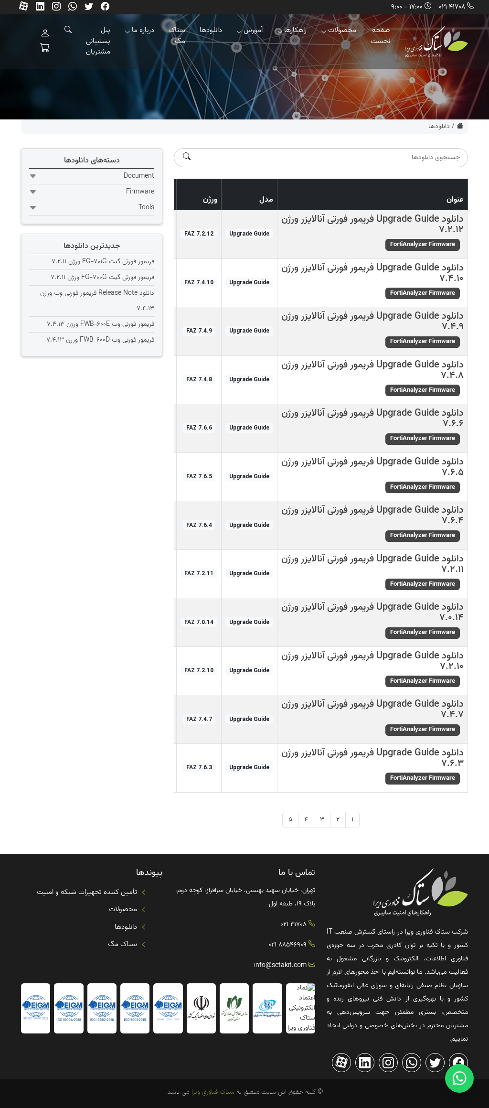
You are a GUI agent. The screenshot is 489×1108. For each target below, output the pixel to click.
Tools (146, 208)
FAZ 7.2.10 (198, 670)
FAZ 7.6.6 (199, 427)
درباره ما (143, 30)
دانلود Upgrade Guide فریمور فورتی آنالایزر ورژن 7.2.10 (372, 661)
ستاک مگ (177, 36)
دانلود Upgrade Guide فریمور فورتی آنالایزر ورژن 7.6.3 (372, 758)
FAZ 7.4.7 (199, 719)
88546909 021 (287, 945)
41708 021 (452, 7)
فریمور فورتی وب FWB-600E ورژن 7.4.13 (100, 324)
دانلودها (211, 30)
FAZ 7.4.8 (199, 379)
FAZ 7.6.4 (199, 525)
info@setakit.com (280, 965)
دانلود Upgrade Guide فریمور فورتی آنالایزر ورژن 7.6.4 (372, 515)
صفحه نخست (380, 36)
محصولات (342, 30)
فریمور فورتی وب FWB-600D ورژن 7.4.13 (100, 340)
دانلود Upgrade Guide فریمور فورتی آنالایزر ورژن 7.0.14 (372, 612)
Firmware (140, 192)
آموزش (253, 30)
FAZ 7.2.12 (198, 233)
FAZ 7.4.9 (199, 330)
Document (139, 176)
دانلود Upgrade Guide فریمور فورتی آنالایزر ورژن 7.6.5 (372, 467)
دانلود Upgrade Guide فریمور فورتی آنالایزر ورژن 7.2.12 (372, 224)
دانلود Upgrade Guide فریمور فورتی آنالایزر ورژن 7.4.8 (372, 370)
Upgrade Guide (249, 233)
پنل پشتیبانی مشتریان (98, 41)
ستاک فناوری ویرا (212, 1092)
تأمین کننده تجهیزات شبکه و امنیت (87, 892)
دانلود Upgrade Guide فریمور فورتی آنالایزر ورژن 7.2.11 (372, 564)
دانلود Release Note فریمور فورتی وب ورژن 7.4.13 (97, 301)
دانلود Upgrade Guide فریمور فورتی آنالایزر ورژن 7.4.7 (372, 709)
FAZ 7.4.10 (198, 282)
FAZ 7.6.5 (199, 476)
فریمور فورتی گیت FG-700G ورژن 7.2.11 (102, 277)
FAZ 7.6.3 (199, 767)
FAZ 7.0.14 (198, 622)
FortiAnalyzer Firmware (422, 244)
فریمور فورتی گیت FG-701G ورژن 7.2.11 (103, 262)
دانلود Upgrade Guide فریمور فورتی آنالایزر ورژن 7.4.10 (372, 273)
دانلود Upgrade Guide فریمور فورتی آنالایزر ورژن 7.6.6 (372, 418)
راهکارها (295, 30)
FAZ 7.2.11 (198, 573)
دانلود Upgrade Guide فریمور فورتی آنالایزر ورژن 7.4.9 (372, 321)
